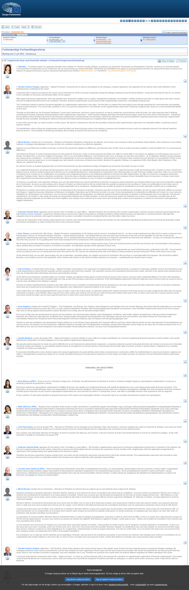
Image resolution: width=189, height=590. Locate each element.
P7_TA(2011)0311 (149, 39)
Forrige (16, 27)
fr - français (143, 21)
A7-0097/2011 (8, 39)
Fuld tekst (37, 27)
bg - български (121, 21)
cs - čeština (127, 21)
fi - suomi (183, 21)
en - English (141, 21)
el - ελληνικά (138, 21)
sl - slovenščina (180, 21)
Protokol (182, 61)
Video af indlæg (168, 61)
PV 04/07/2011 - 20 (56, 39)
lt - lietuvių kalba (158, 21)
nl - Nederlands (166, 21)
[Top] (185, 82)
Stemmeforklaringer (103, 41)
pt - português (172, 21)
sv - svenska (186, 21)
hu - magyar (160, 21)
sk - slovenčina (177, 21)
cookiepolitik (140, 584)
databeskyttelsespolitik (118, 584)
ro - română (174, 21)
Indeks (7, 27)
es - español (124, 21)
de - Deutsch (132, 21)
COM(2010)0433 (86, 71)
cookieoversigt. (161, 584)
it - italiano (152, 21)
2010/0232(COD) (17, 32)
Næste (24, 27)
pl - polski (169, 21)
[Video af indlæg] (7, 77)
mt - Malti (163, 21)
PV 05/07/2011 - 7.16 (103, 39)
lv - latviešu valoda (155, 21)
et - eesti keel (135, 21)
